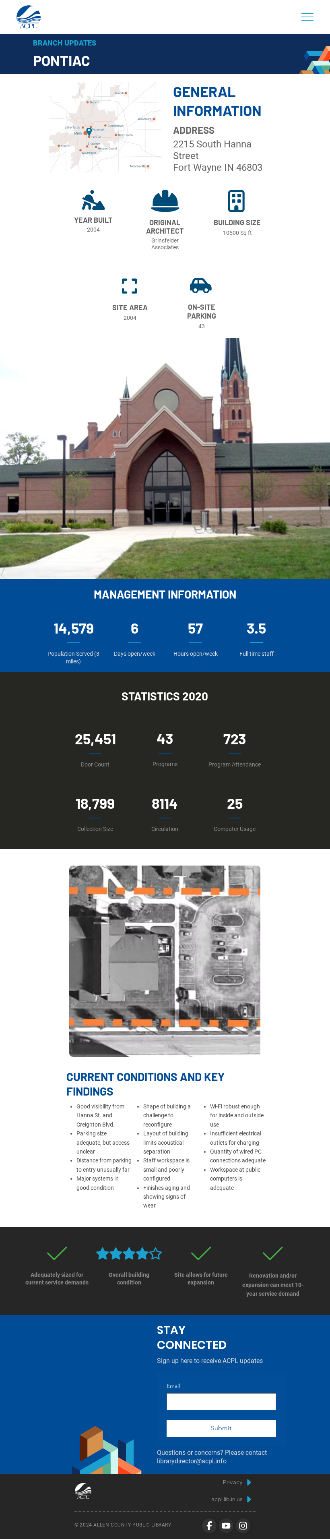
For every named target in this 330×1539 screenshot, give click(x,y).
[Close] (209, 1525)
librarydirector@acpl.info (192, 1461)
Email (173, 1386)
